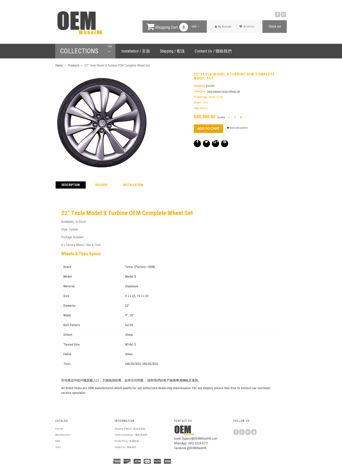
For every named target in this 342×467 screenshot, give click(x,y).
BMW (57, 441)
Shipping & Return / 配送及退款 (130, 428)
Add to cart (208, 129)
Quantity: (221, 117)
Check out (274, 26)
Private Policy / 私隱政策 (127, 441)
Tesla (58, 447)
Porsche (59, 428)
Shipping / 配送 (172, 51)
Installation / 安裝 (135, 51)
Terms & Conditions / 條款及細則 (131, 435)
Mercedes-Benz (63, 435)
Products (73, 65)
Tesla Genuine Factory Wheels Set (223, 91)
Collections (85, 51)
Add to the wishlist (238, 128)
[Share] (197, 143)
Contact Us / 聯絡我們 (213, 51)
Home (59, 65)
